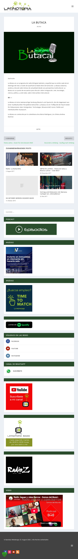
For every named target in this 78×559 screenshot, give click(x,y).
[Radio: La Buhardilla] (22, 159)
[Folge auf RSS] (17, 552)
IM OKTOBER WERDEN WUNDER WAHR (20, 198)
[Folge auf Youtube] (13, 552)
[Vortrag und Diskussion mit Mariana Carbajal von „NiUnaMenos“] (56, 182)
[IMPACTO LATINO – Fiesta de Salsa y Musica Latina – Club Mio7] (56, 159)
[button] (4, 554)
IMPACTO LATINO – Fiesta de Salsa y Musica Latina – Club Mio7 (53, 170)
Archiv (39, 26)
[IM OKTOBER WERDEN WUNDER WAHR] (22, 185)
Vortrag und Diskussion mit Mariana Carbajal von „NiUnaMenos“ (53, 193)
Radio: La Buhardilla (13, 169)
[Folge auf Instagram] (9, 552)
